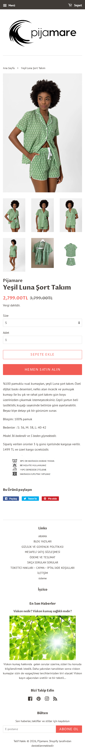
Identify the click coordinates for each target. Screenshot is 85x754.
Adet (6, 333)
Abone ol (69, 729)
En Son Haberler (42, 603)
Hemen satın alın (42, 369)
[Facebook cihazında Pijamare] (30, 699)
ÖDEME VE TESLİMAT (42, 557)
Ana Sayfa (9, 68)
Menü (11, 5)
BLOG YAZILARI (43, 541)
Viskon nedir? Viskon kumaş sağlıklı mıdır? (42, 611)
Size (5, 316)
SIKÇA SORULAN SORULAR (42, 562)
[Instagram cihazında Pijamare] (47, 699)
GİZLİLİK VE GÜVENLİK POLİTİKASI (42, 547)
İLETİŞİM (42, 573)
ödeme (43, 578)
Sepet (78, 5)
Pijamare (42, 741)
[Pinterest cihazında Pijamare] (38, 699)
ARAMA (42, 536)
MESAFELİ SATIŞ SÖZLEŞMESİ (42, 552)
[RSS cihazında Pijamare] (55, 699)
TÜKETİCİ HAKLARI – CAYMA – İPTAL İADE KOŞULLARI (42, 568)
